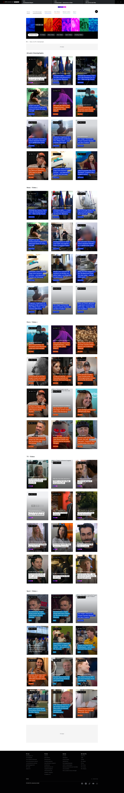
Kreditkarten (47, 765)
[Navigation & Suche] (96, 11)
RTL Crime (83, 765)
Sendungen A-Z (29, 755)
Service (64, 753)
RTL (27, 41)
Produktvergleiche (48, 761)
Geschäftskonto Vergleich (50, 763)
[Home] (62, 7)
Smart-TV (28, 768)
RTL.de (27, 753)
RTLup (82, 763)
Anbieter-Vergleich (48, 772)
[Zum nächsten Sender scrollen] (120, 2)
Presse (82, 759)
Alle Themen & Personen (31, 759)
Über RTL (83, 755)
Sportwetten (47, 757)
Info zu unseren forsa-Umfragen (70, 770)
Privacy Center (66, 759)
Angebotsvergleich (48, 768)
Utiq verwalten (66, 768)
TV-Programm (29, 757)
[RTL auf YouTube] (93, 783)
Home (27, 778)
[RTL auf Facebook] (82, 783)
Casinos (46, 755)
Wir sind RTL (84, 753)
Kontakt (64, 755)
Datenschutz (65, 761)
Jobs (82, 757)
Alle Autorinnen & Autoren (32, 761)
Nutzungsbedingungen (67, 763)
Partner (46, 753)
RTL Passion (83, 768)
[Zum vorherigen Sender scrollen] (118, 2)
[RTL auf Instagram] (86, 783)
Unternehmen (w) (48, 770)
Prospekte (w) (47, 774)
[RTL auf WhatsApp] (97, 783)
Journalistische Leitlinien (31, 763)
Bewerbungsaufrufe (30, 765)
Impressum (65, 757)
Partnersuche (47, 759)
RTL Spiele (83, 761)
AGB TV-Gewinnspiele (67, 765)
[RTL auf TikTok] (89, 783)
